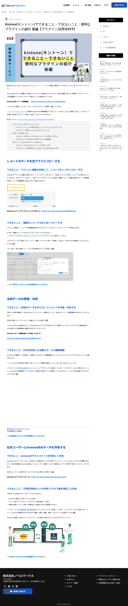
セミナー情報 (72, 583)
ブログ (106, 5)
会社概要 (66, 5)
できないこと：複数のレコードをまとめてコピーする (32, 130)
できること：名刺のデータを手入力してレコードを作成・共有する (37, 136)
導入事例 (88, 5)
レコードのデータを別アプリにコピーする (26, 124)
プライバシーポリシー (108, 575)
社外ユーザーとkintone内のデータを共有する (27, 142)
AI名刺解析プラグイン (27, 368)
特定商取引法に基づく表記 (109, 583)
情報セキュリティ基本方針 (109, 579)
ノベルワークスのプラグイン (16, 111)
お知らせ (97, 5)
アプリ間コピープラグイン (29, 236)
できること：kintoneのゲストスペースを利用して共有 (33, 145)
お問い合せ (71, 575)
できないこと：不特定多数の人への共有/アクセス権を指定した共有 (37, 148)
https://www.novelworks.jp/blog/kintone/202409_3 (36, 119)
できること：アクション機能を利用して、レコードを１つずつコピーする (39, 127)
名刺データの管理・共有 (20, 133)
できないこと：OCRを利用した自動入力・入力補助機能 (33, 139)
